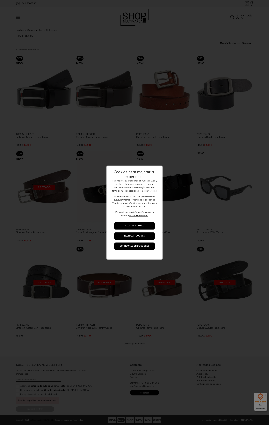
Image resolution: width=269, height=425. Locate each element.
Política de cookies (138, 215)
